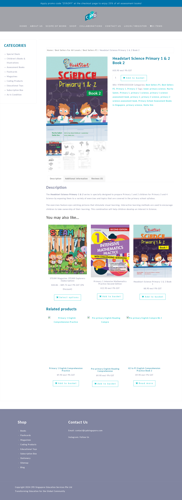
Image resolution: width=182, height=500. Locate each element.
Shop (73, 26)
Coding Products (15, 81)
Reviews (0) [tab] (97, 179)
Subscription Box (15, 90)
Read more (146, 383)
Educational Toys (15, 86)
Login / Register (135, 26)
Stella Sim (148, 105)
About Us (36, 26)
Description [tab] (55, 179)
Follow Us (84, 437)
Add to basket (135, 78)
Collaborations (91, 26)
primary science (134, 105)
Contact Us (113, 26)
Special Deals (13, 54)
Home (23, 26)
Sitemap (24, 463)
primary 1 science (140, 93)
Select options (69, 297)
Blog (22, 467)
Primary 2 (132, 89)
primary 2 (135, 97)
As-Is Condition (14, 95)
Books (23, 431)
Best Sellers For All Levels (68, 50)
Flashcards (12, 72)
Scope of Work (56, 26)
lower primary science (154, 89)
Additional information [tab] (76, 179)
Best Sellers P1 (90, 50)
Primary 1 (121, 89)
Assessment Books (16, 67)
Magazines (12, 77)
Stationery (25, 458)
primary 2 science (150, 97)
